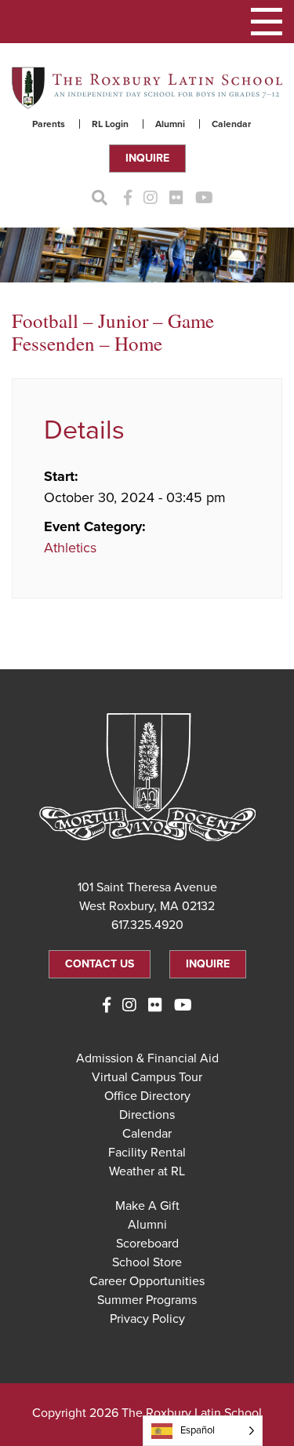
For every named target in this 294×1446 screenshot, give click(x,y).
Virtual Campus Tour (147, 1077)
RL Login (110, 123)
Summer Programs (147, 1300)
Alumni (170, 123)
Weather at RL (147, 1171)
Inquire (147, 158)
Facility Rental (147, 1152)
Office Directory (147, 1096)
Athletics (70, 547)
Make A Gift (147, 1206)
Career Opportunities (147, 1281)
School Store (147, 1262)
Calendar (231, 123)
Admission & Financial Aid (147, 1058)
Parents (48, 123)
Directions (147, 1115)
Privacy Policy (147, 1319)
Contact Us (99, 964)
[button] (266, 21)
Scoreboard (147, 1243)
